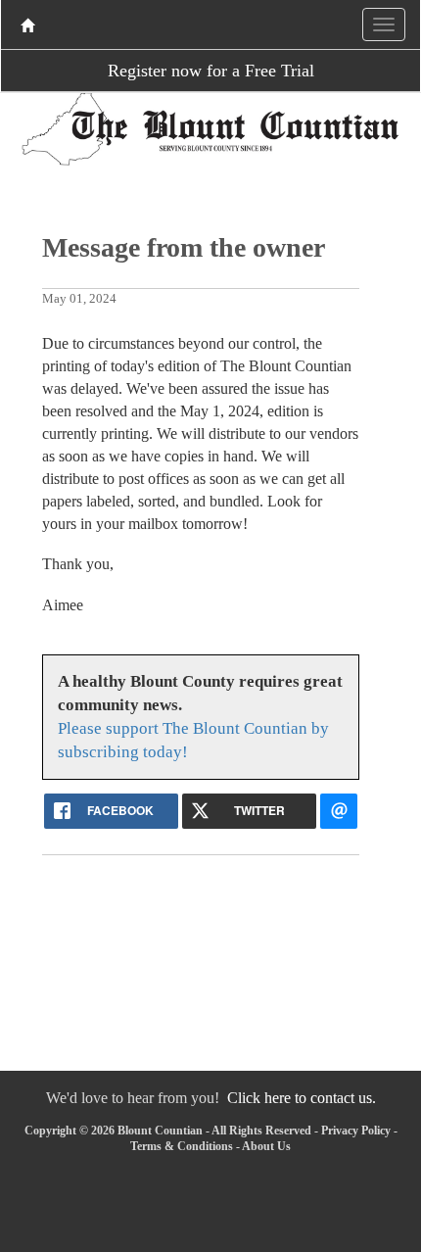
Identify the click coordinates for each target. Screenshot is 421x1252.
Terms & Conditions (181, 1146)
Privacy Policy (356, 1130)
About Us (266, 1146)
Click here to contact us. (301, 1097)
